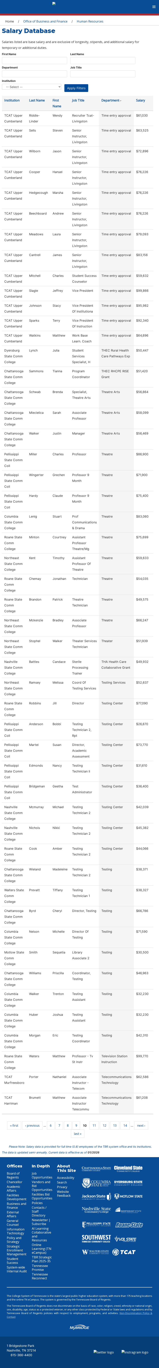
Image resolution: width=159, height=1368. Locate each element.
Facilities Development (16, 1197)
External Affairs (13, 1214)
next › (141, 1125)
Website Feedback (64, 1194)
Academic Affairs (13, 1188)
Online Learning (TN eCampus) (41, 1249)
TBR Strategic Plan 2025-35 (42, 1259)
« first (14, 1125)
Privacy (62, 1187)
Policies (37, 1203)
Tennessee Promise (40, 1268)
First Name (9, 54)
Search (62, 1182)
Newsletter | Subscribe (41, 1222)
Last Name (77, 54)
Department (10, 67)
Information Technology (15, 1231)
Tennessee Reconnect (40, 1276)
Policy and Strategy (14, 1240)
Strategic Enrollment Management (16, 1250)
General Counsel (13, 1223)
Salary (140, 100)
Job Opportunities (42, 1175)
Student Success (12, 1261)
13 (115, 1125)
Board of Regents (13, 1175)
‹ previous (32, 1125)
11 (94, 1125)
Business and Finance (16, 1206)
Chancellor (14, 1182)
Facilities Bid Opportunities (42, 1196)
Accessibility (65, 1178)
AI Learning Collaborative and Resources (41, 1234)
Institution (9, 80)
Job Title (76, 67)
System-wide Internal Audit (17, 1269)
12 (104, 1125)
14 (125, 1125)
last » (77, 1134)
